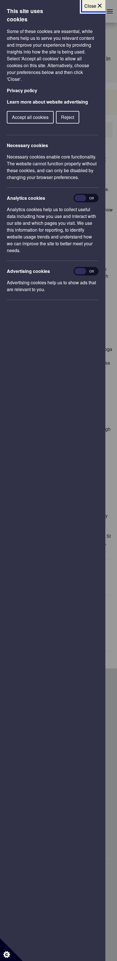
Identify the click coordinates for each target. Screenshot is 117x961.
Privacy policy (22, 90)
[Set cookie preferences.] (11, 949)
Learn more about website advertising (47, 101)
